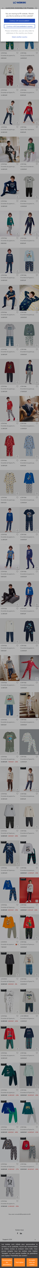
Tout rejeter (19, 1262)
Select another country (19, 37)
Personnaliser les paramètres (7, 1262)
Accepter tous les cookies (32, 1262)
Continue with (19, 21)
